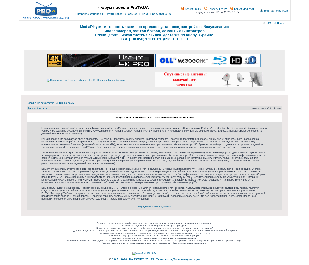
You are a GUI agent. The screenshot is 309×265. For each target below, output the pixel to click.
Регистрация (281, 10)
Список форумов (37, 108)
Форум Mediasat (243, 9)
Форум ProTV (192, 9)
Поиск (280, 23)
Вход (266, 10)
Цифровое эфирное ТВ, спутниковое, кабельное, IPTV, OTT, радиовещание (123, 14)
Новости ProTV (217, 9)
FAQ (268, 23)
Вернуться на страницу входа (154, 206)
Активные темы (65, 102)
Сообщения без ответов (40, 102)
